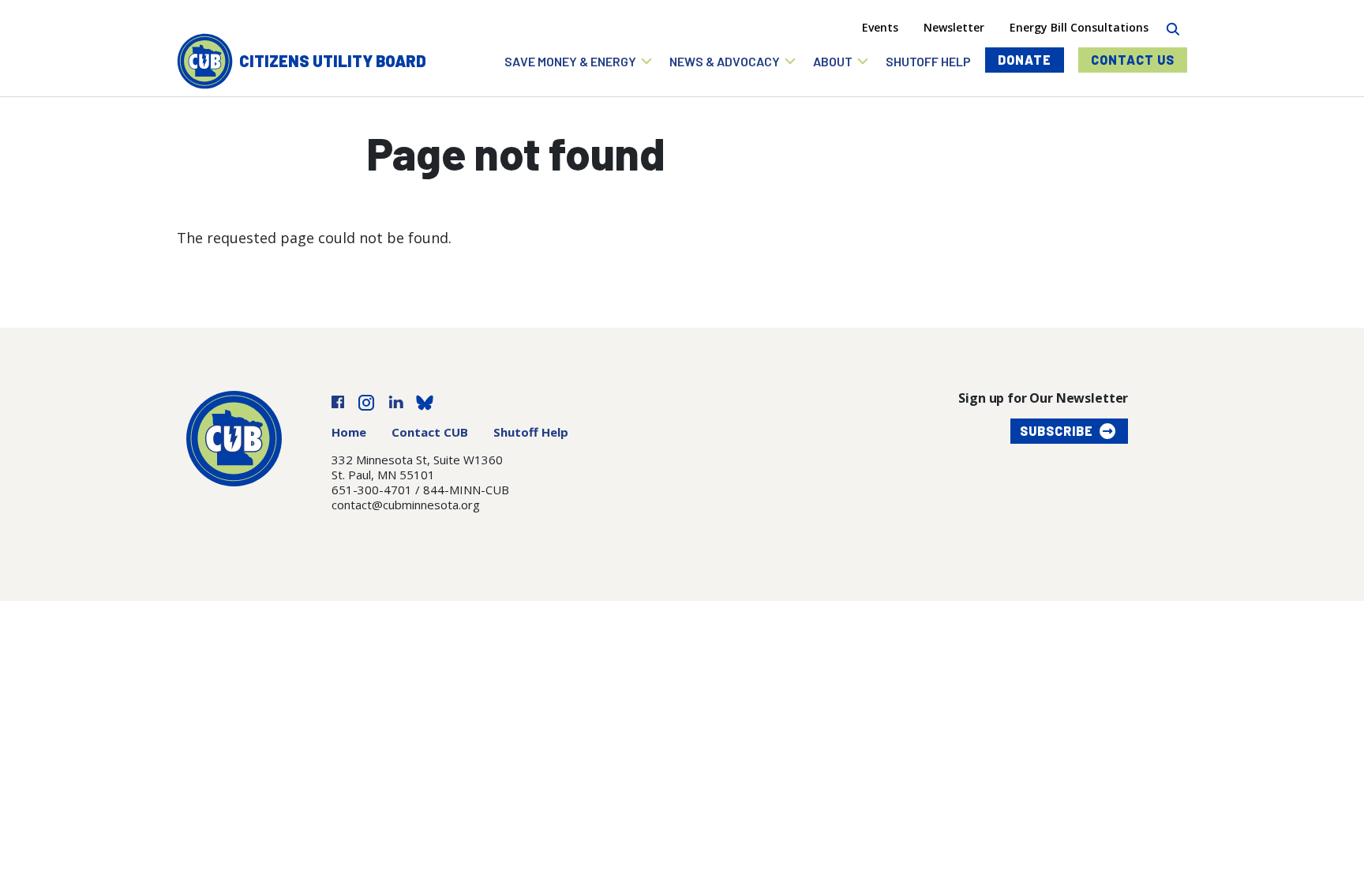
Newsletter (954, 27)
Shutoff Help (530, 432)
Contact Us (1133, 59)
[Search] (1172, 27)
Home (349, 432)
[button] (579, 61)
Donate (1024, 59)
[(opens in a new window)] (338, 401)
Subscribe (1056, 430)
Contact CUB (430, 432)
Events (880, 27)
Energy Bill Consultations (1079, 27)
